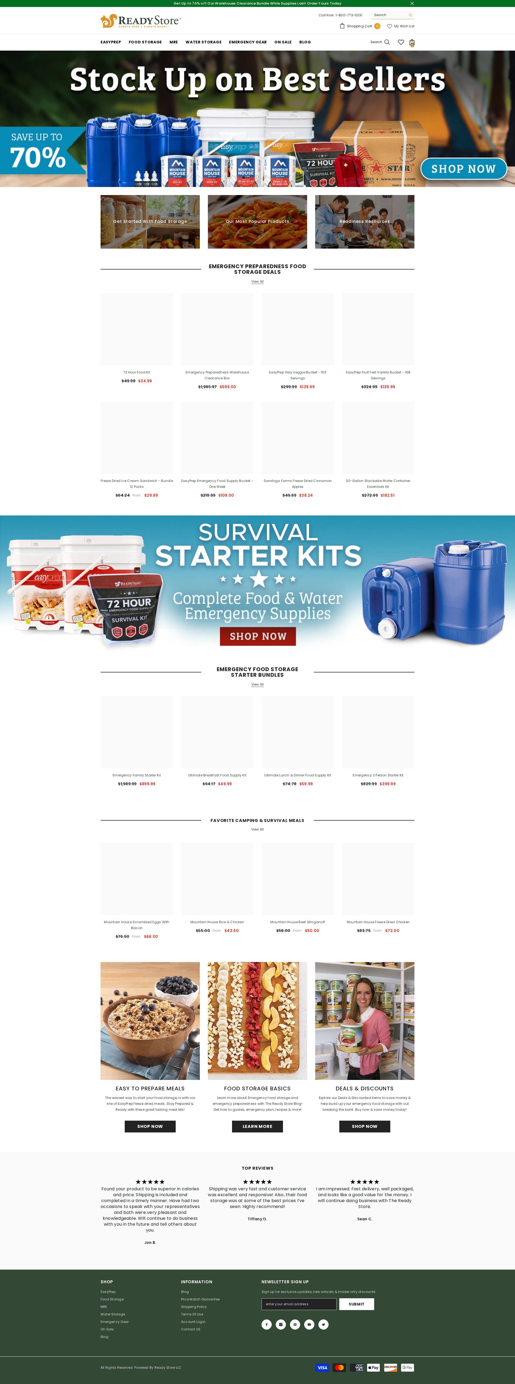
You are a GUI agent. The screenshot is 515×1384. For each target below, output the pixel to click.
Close (412, 3)
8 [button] (278, 177)
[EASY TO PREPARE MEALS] (150, 1021)
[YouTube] (309, 1324)
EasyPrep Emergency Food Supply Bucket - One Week (217, 483)
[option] (257, 119)
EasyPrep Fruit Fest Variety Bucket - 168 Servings (378, 375)
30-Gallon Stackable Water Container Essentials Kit (378, 483)
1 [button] (229, 177)
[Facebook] (267, 1324)
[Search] (392, 15)
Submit (357, 1304)
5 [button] (257, 177)
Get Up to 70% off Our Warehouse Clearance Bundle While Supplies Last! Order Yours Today (257, 3)
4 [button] (250, 177)
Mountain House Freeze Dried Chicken (378, 922)
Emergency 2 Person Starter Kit (378, 775)
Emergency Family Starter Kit (137, 775)
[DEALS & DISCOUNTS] (364, 1021)
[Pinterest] (295, 1324)
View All (257, 281)
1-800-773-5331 (349, 15)
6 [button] (264, 177)
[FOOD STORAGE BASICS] (257, 1021)
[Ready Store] (257, 583)
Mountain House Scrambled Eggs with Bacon (136, 925)
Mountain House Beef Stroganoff (297, 922)
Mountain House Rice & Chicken (217, 922)
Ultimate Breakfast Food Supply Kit (217, 775)
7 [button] (271, 177)
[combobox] (388, 15)
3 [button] (243, 177)
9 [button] (285, 177)
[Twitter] (323, 1324)
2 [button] (236, 177)
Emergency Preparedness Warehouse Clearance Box (217, 375)
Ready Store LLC (168, 1367)
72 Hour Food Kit (136, 372)
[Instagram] (281, 1324)
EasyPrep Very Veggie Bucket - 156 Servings (297, 375)
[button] (4, 119)
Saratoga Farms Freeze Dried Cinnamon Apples (298, 483)
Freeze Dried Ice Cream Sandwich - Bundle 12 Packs (137, 483)
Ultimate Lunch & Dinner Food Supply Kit (297, 775)
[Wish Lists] (401, 42)
